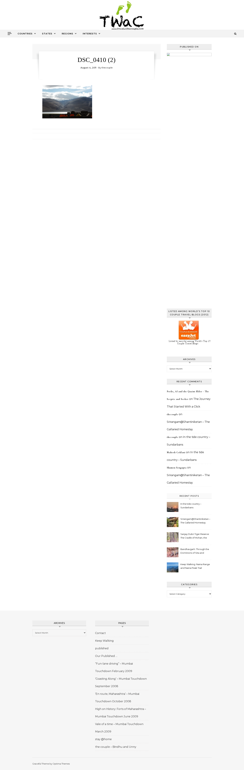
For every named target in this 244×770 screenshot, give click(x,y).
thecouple (107, 67)
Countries (25, 33)
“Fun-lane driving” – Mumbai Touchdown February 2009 (114, 667)
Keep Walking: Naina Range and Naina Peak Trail (195, 566)
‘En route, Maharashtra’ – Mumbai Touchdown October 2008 (117, 697)
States (47, 33)
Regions (67, 33)
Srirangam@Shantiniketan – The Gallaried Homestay (195, 521)
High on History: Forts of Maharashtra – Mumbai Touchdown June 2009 (120, 712)
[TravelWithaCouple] (122, 16)
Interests (90, 33)
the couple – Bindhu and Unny (115, 746)
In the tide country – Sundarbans (190, 505)
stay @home (103, 739)
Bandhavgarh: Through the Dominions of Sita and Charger (194, 551)
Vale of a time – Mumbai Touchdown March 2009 (119, 728)
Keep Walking (104, 640)
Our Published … (106, 656)
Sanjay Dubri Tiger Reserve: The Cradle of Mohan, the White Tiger (194, 536)
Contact (100, 633)
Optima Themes (61, 763)
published (102, 648)
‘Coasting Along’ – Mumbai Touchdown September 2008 (121, 682)
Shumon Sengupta (177, 467)
